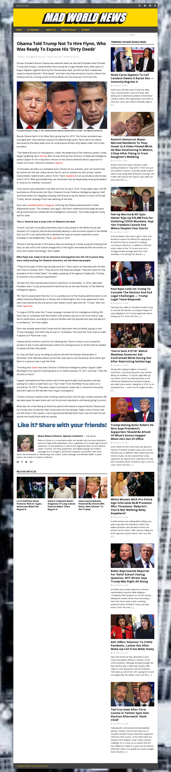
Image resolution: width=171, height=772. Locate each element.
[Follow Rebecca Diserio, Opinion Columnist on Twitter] (25, 462)
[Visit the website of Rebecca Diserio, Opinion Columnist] (18, 462)
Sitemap (85, 30)
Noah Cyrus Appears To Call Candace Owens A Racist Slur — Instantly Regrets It (132, 78)
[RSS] (155, 5)
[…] (112, 104)
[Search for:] (141, 35)
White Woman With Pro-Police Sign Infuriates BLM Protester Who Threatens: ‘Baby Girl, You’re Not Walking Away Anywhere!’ (131, 506)
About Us (51, 30)
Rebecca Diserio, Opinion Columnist (47, 57)
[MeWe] (139, 5)
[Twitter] (145, 5)
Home (19, 30)
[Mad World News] (85, 25)
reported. (28, 306)
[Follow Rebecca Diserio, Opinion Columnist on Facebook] (21, 462)
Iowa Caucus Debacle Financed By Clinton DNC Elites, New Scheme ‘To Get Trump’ (92, 505)
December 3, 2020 (120, 160)
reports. (59, 162)
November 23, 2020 (120, 517)
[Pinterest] (150, 5)
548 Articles (91, 436)
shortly (43, 156)
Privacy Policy (68, 30)
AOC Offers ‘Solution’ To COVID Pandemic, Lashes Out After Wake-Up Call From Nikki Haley (132, 645)
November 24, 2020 (120, 365)
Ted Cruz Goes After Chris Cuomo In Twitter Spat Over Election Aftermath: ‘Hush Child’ (130, 715)
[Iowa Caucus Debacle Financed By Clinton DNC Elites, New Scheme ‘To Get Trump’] (93, 487)
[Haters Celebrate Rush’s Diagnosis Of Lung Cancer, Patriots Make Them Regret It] (62, 487)
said (55, 237)
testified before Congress (41, 205)
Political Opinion (72, 57)
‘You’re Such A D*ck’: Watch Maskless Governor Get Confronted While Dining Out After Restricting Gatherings (131, 356)
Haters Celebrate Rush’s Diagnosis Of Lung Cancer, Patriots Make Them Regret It (62, 505)
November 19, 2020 (120, 723)
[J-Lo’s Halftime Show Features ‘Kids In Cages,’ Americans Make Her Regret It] (31, 487)
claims (34, 367)
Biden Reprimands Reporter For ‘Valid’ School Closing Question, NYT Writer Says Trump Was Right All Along (130, 576)
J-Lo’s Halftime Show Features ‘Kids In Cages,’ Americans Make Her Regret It (29, 505)
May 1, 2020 (25, 57)
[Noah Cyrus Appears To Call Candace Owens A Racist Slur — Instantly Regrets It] (132, 59)
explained (71, 175)
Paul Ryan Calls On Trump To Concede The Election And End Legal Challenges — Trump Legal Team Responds (131, 294)
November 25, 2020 (120, 232)
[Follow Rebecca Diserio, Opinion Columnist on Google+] (30, 462)
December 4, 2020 (120, 85)
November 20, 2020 (120, 653)
